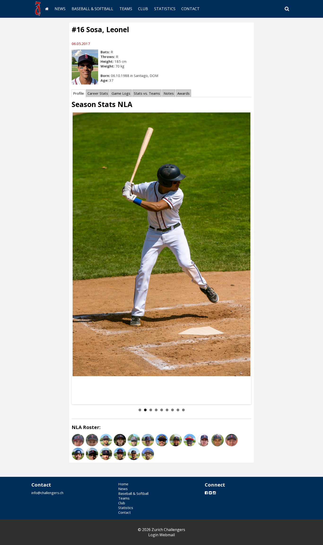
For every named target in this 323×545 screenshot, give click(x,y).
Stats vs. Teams (147, 93)
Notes (169, 93)
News (60, 8)
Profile (78, 93)
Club (143, 8)
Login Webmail (161, 534)
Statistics (164, 8)
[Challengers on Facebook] (206, 492)
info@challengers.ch (47, 492)
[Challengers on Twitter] (210, 492)
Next (257, 258)
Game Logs (121, 93)
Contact (190, 8)
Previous (65, 258)
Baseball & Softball (92, 8)
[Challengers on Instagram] (214, 492)
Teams (125, 8)
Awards (183, 93)
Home (123, 484)
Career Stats (97, 93)
